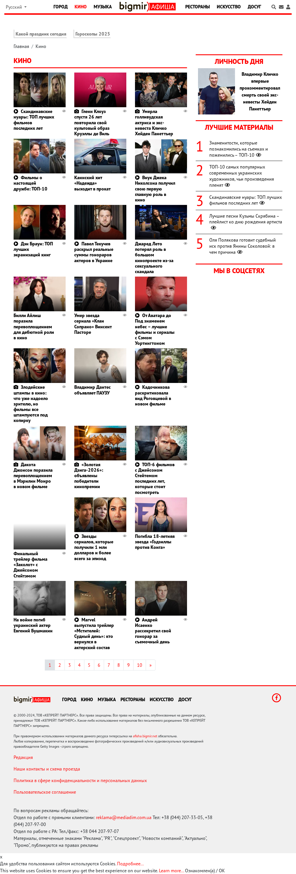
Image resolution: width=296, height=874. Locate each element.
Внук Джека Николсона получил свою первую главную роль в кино (155, 189)
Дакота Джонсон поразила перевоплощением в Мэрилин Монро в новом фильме (33, 476)
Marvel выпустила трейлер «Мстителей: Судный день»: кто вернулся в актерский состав (94, 633)
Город (60, 7)
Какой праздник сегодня (41, 34)
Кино (81, 7)
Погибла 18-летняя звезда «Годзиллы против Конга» (155, 541)
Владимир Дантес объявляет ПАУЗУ (92, 389)
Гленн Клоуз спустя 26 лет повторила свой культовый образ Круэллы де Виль (92, 122)
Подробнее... (130, 863)
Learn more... (171, 870)
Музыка (103, 7)
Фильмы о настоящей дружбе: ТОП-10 (30, 183)
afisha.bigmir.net (145, 736)
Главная (21, 46)
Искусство (229, 7)
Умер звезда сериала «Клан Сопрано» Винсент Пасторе (93, 323)
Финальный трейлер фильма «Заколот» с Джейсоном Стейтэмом (30, 565)
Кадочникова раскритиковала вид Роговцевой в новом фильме (153, 395)
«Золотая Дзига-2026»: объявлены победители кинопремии (88, 476)
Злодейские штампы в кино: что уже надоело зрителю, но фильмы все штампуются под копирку (31, 403)
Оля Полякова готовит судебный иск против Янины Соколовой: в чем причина (242, 246)
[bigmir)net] (134, 6)
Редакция (23, 757)
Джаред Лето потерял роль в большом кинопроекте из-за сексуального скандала (154, 257)
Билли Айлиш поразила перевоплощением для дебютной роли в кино (34, 326)
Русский (14, 7)
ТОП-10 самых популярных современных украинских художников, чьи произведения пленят (241, 176)
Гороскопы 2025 (92, 34)
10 (139, 665)
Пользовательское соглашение (45, 792)
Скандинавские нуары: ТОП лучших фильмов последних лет (34, 119)
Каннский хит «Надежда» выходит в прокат (92, 183)
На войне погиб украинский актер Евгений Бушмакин (33, 625)
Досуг (254, 7)
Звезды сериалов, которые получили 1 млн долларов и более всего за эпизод (93, 547)
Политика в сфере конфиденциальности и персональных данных (80, 780)
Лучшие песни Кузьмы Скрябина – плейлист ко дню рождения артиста (245, 219)
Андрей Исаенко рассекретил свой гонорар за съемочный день (153, 631)
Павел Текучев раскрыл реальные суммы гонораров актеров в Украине (93, 252)
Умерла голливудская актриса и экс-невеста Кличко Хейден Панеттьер (154, 122)
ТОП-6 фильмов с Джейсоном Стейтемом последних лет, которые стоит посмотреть (155, 478)
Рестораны (197, 7)
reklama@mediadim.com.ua (123, 817)
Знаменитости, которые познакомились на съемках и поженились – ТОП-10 (238, 149)
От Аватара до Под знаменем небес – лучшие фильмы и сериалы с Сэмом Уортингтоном (155, 329)
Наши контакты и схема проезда (47, 769)
